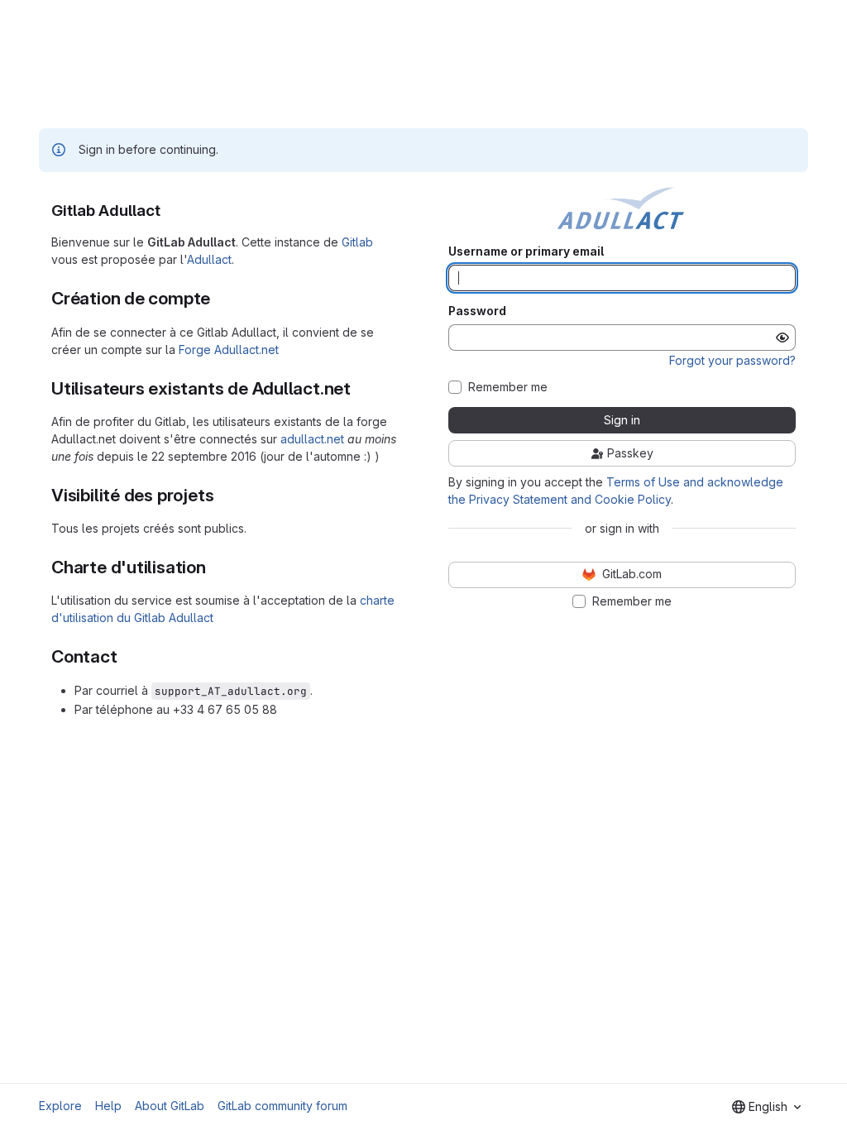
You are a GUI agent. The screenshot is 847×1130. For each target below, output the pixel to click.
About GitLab (169, 1106)
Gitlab (357, 242)
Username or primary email (526, 251)
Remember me (508, 387)
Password (477, 311)
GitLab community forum (282, 1106)
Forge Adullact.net (229, 349)
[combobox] (766, 1107)
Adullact (209, 259)
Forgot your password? (732, 360)
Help (108, 1106)
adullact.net (312, 439)
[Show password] (782, 337)
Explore (60, 1106)
